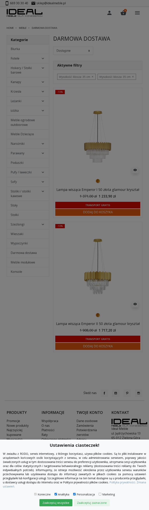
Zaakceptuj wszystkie (55, 503)
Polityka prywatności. (122, 482)
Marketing (108, 494)
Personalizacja (86, 494)
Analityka (63, 494)
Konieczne (44, 494)
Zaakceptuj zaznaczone (92, 503)
